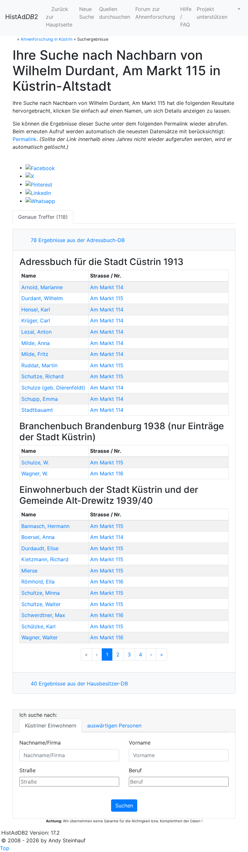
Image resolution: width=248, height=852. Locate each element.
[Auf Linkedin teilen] (38, 192)
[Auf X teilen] (30, 176)
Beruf (135, 770)
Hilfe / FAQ (185, 17)
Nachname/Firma (40, 742)
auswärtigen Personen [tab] (114, 725)
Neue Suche (86, 13)
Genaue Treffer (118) (43, 217)
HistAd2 (21, 17)
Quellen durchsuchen (114, 13)
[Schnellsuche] (236, 9)
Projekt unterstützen (212, 13)
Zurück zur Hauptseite (59, 17)
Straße (27, 770)
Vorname (139, 742)
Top (4, 848)
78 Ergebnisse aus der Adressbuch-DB (76, 240)
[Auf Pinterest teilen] (39, 184)
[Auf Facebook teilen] (40, 167)
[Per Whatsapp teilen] (40, 201)
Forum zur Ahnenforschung (155, 13)
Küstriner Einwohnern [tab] (50, 725)
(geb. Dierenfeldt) (53, 387)
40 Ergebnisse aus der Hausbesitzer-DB (77, 683)
